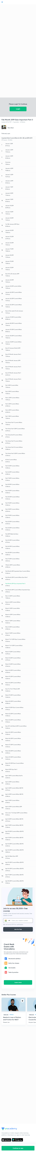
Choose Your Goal (10, 2)
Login (18, 109)
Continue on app (18, 1148)
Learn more (18, 982)
